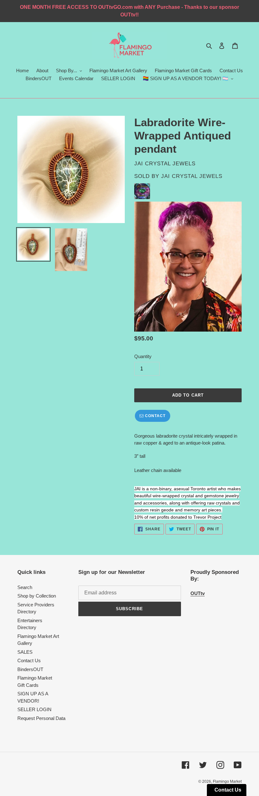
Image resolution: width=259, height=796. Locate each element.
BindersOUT (30, 669)
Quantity (143, 356)
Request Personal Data (41, 718)
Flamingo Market (227, 781)
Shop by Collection (36, 595)
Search (24, 587)
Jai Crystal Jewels (191, 176)
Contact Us (29, 660)
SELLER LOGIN (34, 709)
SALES (25, 652)
